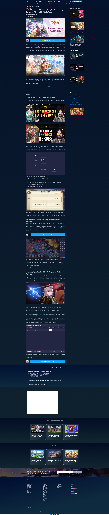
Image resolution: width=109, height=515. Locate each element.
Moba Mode (44, 486)
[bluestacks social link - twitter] (77, 488)
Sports (28, 505)
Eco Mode (44, 490)
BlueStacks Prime (29, 484)
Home (35, 3)
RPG (74, 98)
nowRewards (29, 492)
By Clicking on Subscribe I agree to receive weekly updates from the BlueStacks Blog (68, 473)
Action (77, 96)
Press (58, 488)
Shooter (77, 102)
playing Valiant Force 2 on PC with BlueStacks (51, 46)
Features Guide (72, 102)
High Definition (45, 498)
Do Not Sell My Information (44, 511)
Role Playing (81, 96)
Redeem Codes (66, 3)
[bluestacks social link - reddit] (74, 488)
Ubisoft (71, 98)
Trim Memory (44, 495)
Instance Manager (43, 314)
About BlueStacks (59, 484)
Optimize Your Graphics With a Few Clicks (34, 85)
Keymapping (77, 94)
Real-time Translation (45, 491)
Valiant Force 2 (37, 6)
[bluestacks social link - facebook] (76, 488)
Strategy (28, 506)
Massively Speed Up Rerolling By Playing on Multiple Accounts (36, 90)
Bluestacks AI (29, 487)
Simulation (28, 504)
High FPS (44, 497)
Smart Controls (72, 96)
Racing (28, 502)
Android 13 (28, 491)
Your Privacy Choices (55, 514)
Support (59, 1)
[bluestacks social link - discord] (72, 488)
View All (77, 88)
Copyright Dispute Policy (35, 511)
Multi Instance (79, 98)
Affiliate (54, 1)
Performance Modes (45, 494)
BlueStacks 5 (29, 486)
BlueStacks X (79, 104)
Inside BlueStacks (48, 3)
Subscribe (78, 471)
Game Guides (71, 43)
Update (72, 484)
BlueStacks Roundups (56, 3)
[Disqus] (42, 402)
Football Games (29, 507)
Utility (43, 499)
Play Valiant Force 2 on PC (47, 234)
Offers (28, 489)
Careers (58, 487)
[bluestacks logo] (29, 1)
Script (44, 496)
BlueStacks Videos (72, 3)
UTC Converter (45, 500)
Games (40, 1)
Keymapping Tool (59, 227)
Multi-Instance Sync (45, 488)
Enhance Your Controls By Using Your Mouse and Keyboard (56, 86)
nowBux (28, 490)
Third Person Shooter (73, 104)
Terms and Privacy (29, 511)
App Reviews (43, 3)
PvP (73, 100)
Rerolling (44, 493)
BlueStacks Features (78, 100)
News (61, 3)
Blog (44, 1)
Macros (44, 489)
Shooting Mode (45, 485)
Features (35, 1)
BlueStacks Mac (29, 485)
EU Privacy (39, 511)
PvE (70, 100)
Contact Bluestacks (59, 486)
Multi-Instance (45, 487)
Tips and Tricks (72, 94)
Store (50, 1)
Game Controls (45, 484)
